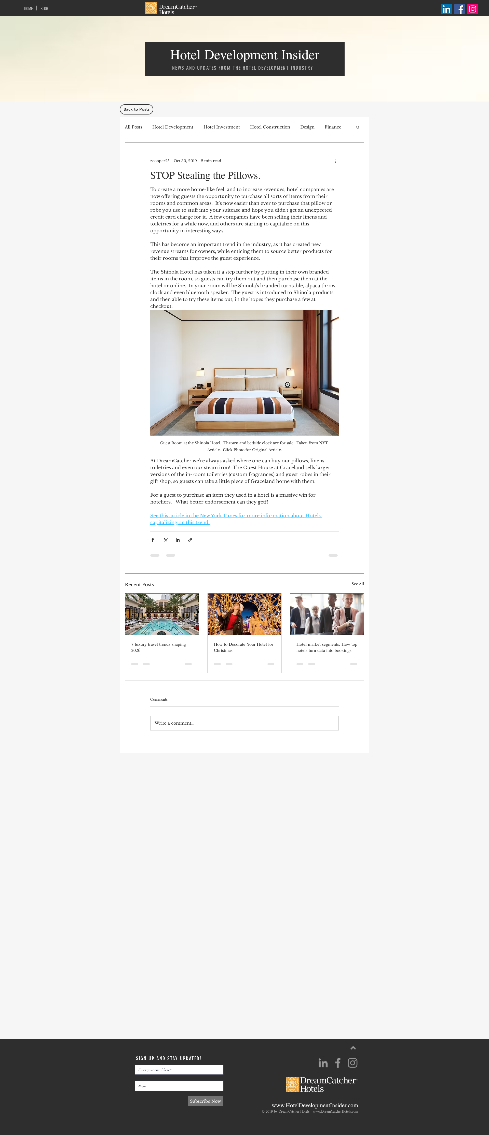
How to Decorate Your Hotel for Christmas (243, 647)
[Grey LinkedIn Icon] (323, 1062)
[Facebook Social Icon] (459, 9)
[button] (357, 127)
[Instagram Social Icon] (472, 9)
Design (307, 127)
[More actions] (336, 161)
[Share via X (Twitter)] (165, 539)
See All (358, 584)
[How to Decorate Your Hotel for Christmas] (244, 614)
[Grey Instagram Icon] (352, 1062)
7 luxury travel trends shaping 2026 (158, 647)
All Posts (133, 127)
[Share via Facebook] (152, 539)
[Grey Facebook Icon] (337, 1062)
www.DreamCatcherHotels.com (335, 1111)
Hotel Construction (270, 127)
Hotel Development (172, 127)
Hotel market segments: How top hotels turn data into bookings (326, 647)
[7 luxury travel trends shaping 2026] (162, 614)
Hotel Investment (221, 127)
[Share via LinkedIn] (177, 539)
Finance (333, 127)
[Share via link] (190, 539)
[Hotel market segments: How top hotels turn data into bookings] (327, 614)
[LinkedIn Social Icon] (446, 9)
